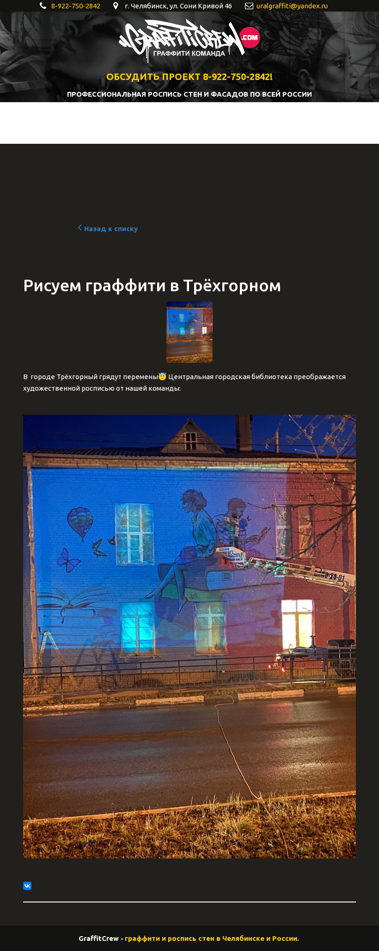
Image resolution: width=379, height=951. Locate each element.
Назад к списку (111, 229)
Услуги (123, 123)
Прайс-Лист (330, 123)
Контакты (270, 123)
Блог (165, 123)
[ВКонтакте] (27, 886)
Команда (211, 123)
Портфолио (70, 123)
